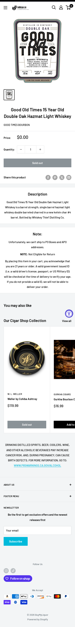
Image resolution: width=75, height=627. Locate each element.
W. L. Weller (14, 393)
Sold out (37, 163)
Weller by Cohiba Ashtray (22, 399)
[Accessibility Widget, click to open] (69, 313)
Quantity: (9, 149)
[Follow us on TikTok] (13, 570)
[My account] (61, 7)
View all (66, 321)
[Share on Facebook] (48, 177)
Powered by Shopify (37, 619)
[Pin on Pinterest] (55, 177)
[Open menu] (5, 7)
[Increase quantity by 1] (40, 149)
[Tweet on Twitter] (61, 177)
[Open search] (54, 7)
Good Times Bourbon (17, 124)
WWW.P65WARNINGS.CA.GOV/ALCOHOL (37, 465)
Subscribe (15, 541)
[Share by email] (68, 177)
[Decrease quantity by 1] (21, 149)
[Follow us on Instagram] (6, 570)
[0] (68, 7)
